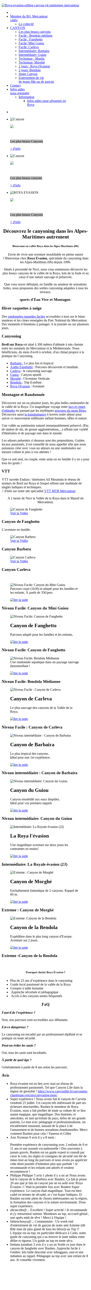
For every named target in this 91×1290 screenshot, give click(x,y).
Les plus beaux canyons (35, 31)
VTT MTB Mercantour (60, 491)
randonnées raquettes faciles (26, 316)
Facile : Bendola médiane (35, 35)
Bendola (16, 382)
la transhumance (35, 414)
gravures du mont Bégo (70, 410)
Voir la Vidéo (19, 513)
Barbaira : (16, 363)
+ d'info (15, 148)
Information (26, 97)
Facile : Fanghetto (31, 39)
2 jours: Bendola (30, 70)
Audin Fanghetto (21, 367)
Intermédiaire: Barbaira (34, 51)
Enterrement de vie (36, 79)
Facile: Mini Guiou (31, 43)
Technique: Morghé (32, 62)
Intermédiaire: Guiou (32, 55)
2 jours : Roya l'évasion (34, 66)
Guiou (14, 375)
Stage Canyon (28, 74)
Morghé (15, 378)
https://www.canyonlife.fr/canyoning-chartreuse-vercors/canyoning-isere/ (49, 1093)
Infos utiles (19, 91)
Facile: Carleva (29, 47)
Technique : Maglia (31, 58)
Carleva (15, 371)
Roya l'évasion (20, 386)
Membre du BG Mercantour (29, 18)
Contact (15, 85)
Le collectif (26, 24)
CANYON (17, 28)
